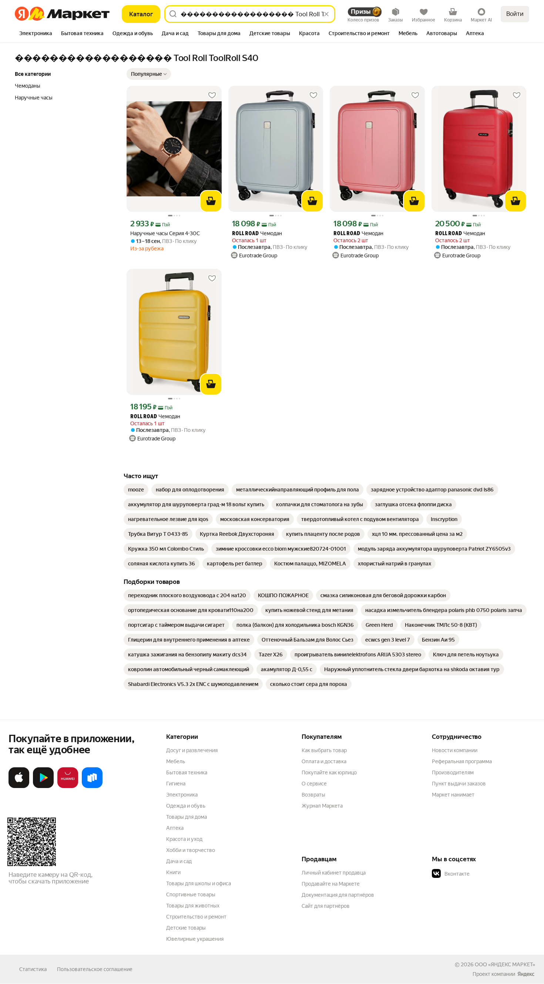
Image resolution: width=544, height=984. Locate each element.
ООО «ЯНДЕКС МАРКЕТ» (505, 964)
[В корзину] (211, 201)
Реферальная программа (462, 761)
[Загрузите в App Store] (19, 786)
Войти (515, 13)
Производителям (453, 772)
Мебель (175, 761)
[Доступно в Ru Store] (92, 786)
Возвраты (313, 795)
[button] (149, 74)
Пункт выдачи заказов (459, 784)
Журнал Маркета (322, 806)
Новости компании (454, 750)
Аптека (175, 828)
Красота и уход (184, 839)
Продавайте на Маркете (331, 884)
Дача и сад (179, 861)
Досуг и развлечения (192, 750)
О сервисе (314, 784)
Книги (173, 872)
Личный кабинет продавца (334, 873)
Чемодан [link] (257, 233)
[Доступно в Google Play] (43, 786)
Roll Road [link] (245, 234)
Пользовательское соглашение (94, 969)
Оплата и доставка (324, 761)
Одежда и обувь (185, 806)
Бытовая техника (186, 772)
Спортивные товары (190, 894)
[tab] (36, 34)
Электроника (182, 795)
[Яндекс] (526, 974)
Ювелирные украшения (195, 939)
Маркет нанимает (453, 795)
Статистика (33, 969)
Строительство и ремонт (196, 917)
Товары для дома (186, 817)
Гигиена (175, 784)
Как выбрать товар (324, 750)
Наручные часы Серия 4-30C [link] (165, 233)
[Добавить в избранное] (212, 95)
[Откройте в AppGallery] (67, 786)
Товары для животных (192, 906)
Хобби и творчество (190, 850)
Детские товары (186, 928)
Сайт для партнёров (326, 906)
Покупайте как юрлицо (329, 772)
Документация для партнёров (338, 895)
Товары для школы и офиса (198, 883)
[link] (136, 490)
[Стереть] (326, 14)
